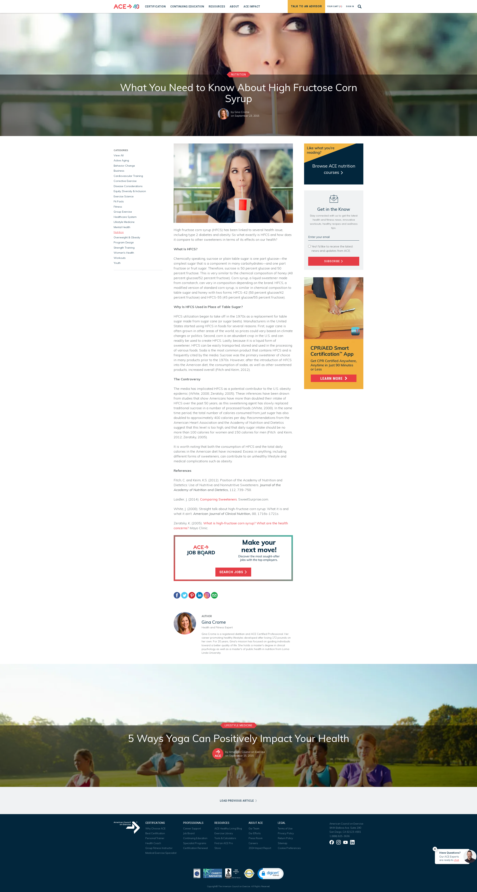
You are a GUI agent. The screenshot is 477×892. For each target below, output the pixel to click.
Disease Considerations (128, 186)
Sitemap (282, 843)
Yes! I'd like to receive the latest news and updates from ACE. (332, 248)
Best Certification (155, 833)
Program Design (124, 242)
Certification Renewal (195, 848)
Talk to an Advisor (306, 6)
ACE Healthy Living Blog (228, 828)
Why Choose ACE (155, 828)
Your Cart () (334, 6)
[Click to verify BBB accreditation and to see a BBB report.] (233, 873)
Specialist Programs (194, 843)
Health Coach (153, 843)
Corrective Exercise (125, 181)
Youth (117, 263)
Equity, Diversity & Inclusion (130, 191)
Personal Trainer (154, 838)
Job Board (189, 833)
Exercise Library (223, 833)
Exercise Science (124, 196)
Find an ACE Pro (223, 843)
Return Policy (285, 838)
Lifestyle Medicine (124, 222)
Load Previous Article (237, 800)
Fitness (118, 206)
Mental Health (122, 227)
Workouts (120, 258)
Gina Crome (242, 112)
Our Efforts (255, 833)
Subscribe (332, 261)
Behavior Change (124, 165)
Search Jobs (231, 572)
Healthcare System (125, 217)
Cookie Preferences (289, 848)
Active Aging (121, 160)
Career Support (192, 828)
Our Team (254, 828)
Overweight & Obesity (127, 237)
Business (119, 170)
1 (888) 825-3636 (339, 836)
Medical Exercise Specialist (160, 852)
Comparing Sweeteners (218, 499)
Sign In (350, 6)
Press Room (256, 838)
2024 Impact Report (260, 848)
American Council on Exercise (247, 752)
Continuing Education (195, 838)
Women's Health (124, 252)
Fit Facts (119, 201)
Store (217, 848)
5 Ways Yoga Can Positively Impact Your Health (238, 738)
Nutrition (238, 74)
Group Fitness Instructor (159, 848)
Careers (253, 843)
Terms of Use (285, 828)
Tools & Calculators (225, 838)
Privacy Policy (286, 833)
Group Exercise (123, 211)
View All (119, 155)
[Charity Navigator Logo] (212, 873)
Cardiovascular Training (128, 176)
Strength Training (124, 247)
